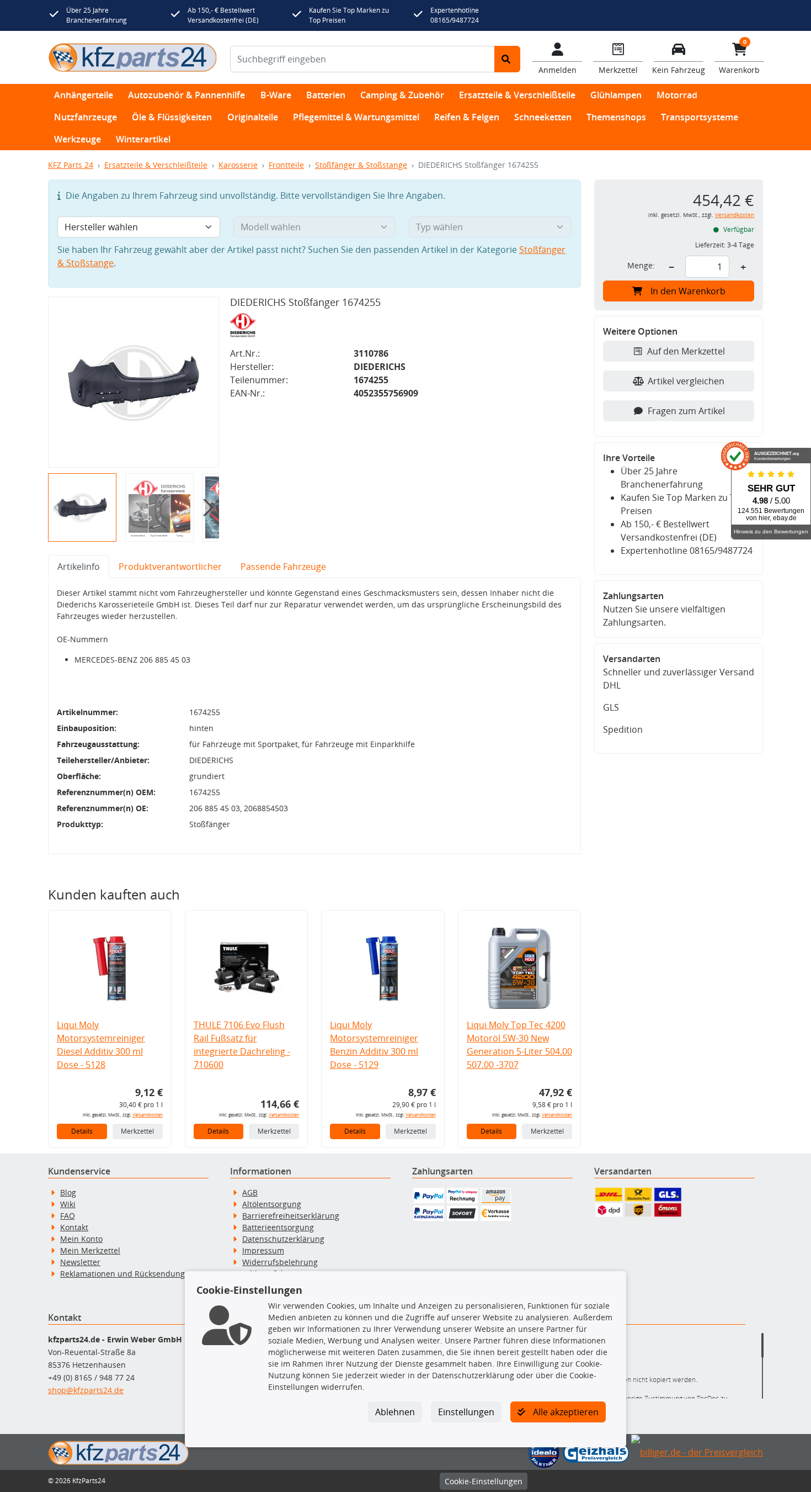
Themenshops (616, 117)
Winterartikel (143, 139)
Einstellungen (466, 1412)
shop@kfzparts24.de (86, 1390)
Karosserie (238, 165)
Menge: (641, 265)
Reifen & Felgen (466, 117)
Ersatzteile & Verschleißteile (517, 95)
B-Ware (275, 95)
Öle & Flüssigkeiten (172, 117)
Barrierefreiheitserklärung (290, 1215)
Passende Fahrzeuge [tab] (283, 566)
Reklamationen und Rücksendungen (127, 1273)
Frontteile (286, 165)
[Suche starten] (507, 59)
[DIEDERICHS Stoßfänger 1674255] (133, 382)
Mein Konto (81, 1239)
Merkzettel (137, 1131)
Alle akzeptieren (565, 1412)
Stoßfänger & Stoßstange (361, 165)
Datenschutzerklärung (283, 1239)
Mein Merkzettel (90, 1250)
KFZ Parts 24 (70, 165)
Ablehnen (395, 1412)
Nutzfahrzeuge (85, 117)
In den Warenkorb (687, 291)
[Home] (132, 57)
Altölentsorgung (271, 1204)
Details (82, 1131)
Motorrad (677, 95)
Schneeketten (543, 117)
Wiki (68, 1204)
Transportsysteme (699, 117)
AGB (250, 1192)
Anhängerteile (83, 95)
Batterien (325, 95)
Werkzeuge (77, 139)
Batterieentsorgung (278, 1227)
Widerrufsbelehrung (280, 1262)
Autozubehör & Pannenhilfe (186, 95)
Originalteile (252, 117)
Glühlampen (616, 95)
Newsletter (80, 1262)
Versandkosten (147, 1115)
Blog (68, 1192)
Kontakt (74, 1227)
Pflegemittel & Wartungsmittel (356, 117)
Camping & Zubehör (402, 95)
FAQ (67, 1215)
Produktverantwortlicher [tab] (170, 566)
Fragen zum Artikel (686, 411)
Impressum (263, 1250)
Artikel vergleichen (686, 381)
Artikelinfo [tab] (78, 566)
